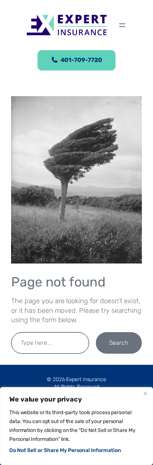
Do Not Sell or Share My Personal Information (65, 450)
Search (118, 342)
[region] (76, 426)
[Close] (145, 393)
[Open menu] (122, 25)
